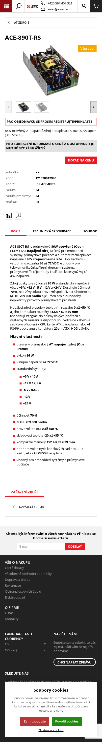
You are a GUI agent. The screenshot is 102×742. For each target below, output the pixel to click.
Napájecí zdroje (32, 507)
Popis (15, 231)
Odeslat (75, 546)
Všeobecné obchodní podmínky (28, 573)
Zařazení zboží (24, 492)
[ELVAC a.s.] (32, 6)
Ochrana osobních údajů (23, 591)
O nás (9, 613)
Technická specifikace (52, 231)
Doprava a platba (17, 579)
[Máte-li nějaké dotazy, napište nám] (18, 216)
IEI (37, 202)
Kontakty (12, 619)
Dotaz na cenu (81, 160)
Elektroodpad (15, 597)
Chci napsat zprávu (74, 662)
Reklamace (13, 585)
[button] (93, 107)
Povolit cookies (66, 721)
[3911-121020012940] (51, 70)
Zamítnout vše (35, 721)
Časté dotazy (14, 567)
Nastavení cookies (51, 730)
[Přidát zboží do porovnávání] (8, 216)
